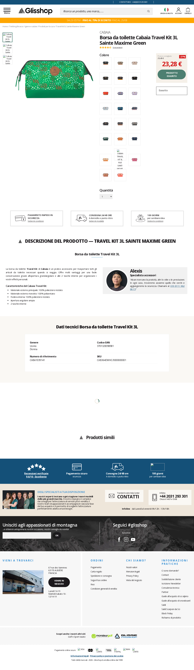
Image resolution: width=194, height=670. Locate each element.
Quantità (106, 190)
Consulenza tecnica (170, 587)
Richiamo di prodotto (171, 617)
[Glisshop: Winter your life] (35, 11)
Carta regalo (96, 571)
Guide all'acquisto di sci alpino (175, 596)
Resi (92, 584)
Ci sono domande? (170, 570)
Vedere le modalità (96, 221)
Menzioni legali (133, 571)
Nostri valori (131, 567)
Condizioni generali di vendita (104, 588)
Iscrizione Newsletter (171, 583)
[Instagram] (126, 540)
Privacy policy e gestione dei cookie (106, 656)
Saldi (164, 604)
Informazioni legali (80, 656)
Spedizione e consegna (101, 575)
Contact (165, 574)
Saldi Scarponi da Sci (171, 609)
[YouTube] (133, 540)
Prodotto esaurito (171, 74)
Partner (165, 592)
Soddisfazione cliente (171, 579)
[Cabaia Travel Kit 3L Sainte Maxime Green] (54, 79)
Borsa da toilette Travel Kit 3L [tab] (97, 254)
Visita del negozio (134, 580)
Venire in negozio (59, 582)
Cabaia (105, 32)
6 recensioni (117, 47)
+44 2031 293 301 (174, 496)
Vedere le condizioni (36, 221)
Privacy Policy (132, 575)
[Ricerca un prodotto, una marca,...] (148, 11)
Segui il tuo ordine (99, 580)
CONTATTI (128, 497)
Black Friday (167, 613)
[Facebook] (119, 540)
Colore (104, 55)
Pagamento (96, 567)
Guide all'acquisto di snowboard (176, 600)
